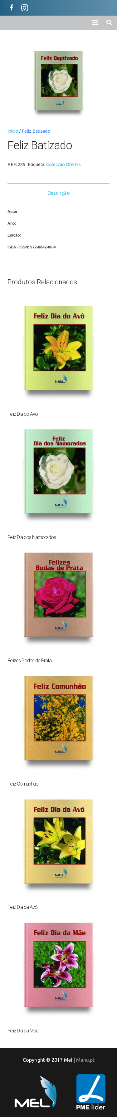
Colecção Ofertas (63, 164)
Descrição (58, 193)
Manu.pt (85, 1060)
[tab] (58, 192)
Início (12, 131)
